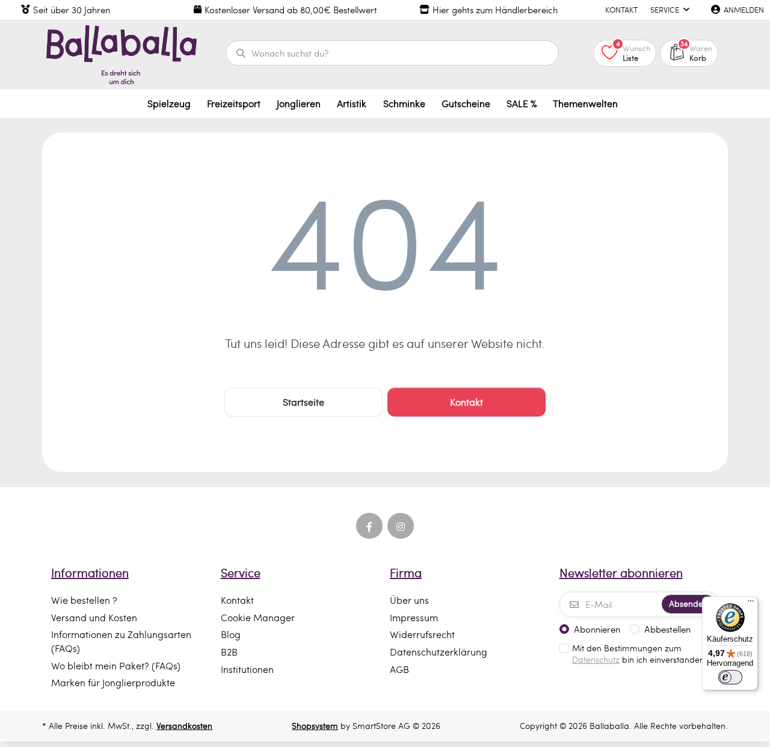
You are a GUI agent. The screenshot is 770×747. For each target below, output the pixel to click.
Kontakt (466, 401)
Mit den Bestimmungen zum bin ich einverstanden (638, 654)
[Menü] (751, 604)
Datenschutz (596, 659)
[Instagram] (400, 526)
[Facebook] (369, 526)
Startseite (303, 401)
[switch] (730, 677)
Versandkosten (184, 725)
